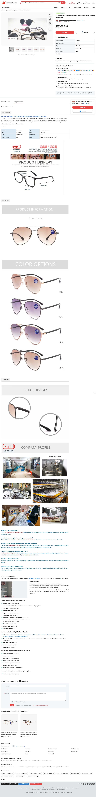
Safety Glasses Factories (8, 773)
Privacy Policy (69, 792)
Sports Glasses (4, 751)
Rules (93, 7)
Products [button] (24, 3)
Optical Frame (14, 634)
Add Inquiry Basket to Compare (27, 55)
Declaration (63, 792)
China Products (26, 787)
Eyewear (20, 10)
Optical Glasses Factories (21, 773)
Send (12, 705)
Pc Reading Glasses (75, 773)
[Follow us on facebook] (83, 783)
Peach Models (51, 754)
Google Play (13, 783)
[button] (59, 2)
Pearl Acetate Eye (42, 634)
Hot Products (19, 787)
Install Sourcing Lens (36, 783)
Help (69, 7)
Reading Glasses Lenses (8, 777)
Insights (77, 787)
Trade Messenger (23, 783)
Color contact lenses (5, 754)
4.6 (78, 103)
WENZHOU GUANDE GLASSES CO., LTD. (67, 20)
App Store (5, 783)
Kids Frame (34, 634)
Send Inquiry (65, 32)
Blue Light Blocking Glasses (35, 767)
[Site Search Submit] (63, 2)
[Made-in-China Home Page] (9, 2)
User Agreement (56, 792)
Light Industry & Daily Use (11, 10)
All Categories (6, 7)
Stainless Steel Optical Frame (20, 636)
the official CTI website (34, 578)
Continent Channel (64, 787)
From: (8, 686)
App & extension (77, 7)
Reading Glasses (27, 10)
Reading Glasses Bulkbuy (33, 777)
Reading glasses (74, 748)
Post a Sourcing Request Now (40, 705)
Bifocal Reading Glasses (64, 767)
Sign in (93, 3)
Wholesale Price (56, 787)
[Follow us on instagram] (87, 783)
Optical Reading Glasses (62, 773)
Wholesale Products (48, 787)
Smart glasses (28, 751)
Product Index (72, 787)
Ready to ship (4, 748)
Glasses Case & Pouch (22, 767)
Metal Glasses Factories (49, 773)
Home (2, 10)
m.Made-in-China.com (51, 789)
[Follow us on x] (85, 783)
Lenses (26, 754)
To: (8, 689)
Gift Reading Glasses (20, 777)
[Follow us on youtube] (90, 783)
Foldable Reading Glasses (50, 767)
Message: (7, 693)
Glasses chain (74, 751)
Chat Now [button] (86, 32)
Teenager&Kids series (52, 748)
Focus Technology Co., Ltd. (38, 792)
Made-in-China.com (42, 789)
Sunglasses (20, 634)
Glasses (4, 767)
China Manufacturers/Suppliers (37, 787)
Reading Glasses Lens (87, 773)
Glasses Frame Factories (35, 773)
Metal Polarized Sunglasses (53, 634)
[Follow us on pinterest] (92, 783)
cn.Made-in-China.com (61, 789)
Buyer (62, 7)
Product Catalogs (21, 746)
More (2, 779)
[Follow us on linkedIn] (94, 783)
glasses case (51, 751)
